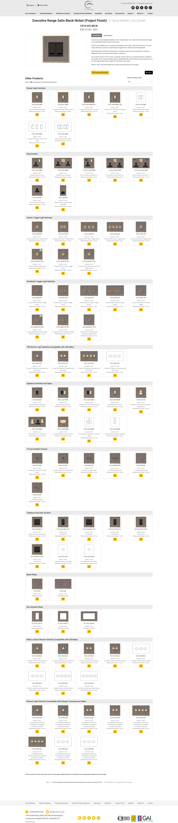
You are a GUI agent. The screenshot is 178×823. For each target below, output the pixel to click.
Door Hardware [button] (30, 13)
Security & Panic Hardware (83, 13)
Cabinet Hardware (45, 803)
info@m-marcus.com (145, 3)
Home (48, 782)
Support (131, 803)
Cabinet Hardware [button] (46, 13)
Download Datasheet (101, 72)
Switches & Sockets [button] (63, 13)
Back (150, 72)
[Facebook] (141, 7)
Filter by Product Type (134, 77)
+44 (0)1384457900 (128, 3)
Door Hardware (30, 803)
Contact (150, 13)
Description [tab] (96, 35)
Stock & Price (120, 13)
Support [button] (130, 13)
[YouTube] (146, 7)
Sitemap (32, 822)
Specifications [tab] (108, 35)
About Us (141, 803)
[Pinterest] (137, 7)
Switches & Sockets (61, 803)
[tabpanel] (122, 52)
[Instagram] (133, 7)
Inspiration (98, 13)
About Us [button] (140, 13)
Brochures (108, 13)
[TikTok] (150, 7)
